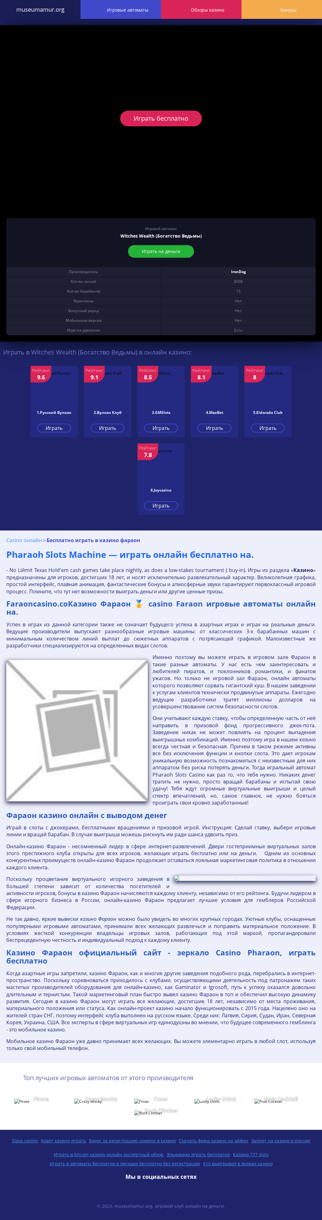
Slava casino (25, 1141)
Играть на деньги (161, 251)
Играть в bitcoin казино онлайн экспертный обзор (109, 1154)
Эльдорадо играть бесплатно (198, 1154)
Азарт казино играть (63, 1141)
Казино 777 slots (251, 1154)
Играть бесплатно (161, 118)
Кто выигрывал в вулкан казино (238, 1164)
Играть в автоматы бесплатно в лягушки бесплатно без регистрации (125, 1164)
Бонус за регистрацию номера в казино (132, 1141)
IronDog (238, 271)
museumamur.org (40, 9)
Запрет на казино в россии (280, 1141)
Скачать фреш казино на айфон (213, 1141)
